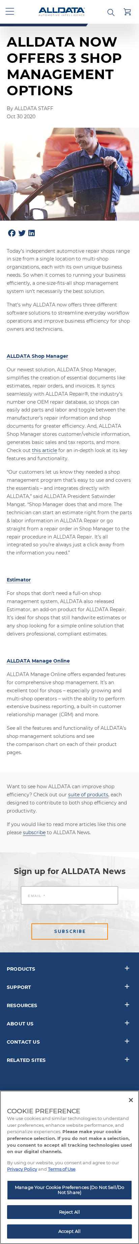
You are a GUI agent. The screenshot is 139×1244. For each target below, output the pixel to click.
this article (44, 450)
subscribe (34, 832)
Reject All (69, 1212)
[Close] (130, 1100)
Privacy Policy (22, 1169)
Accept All (69, 1231)
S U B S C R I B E (69, 931)
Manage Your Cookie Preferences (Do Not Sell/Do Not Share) (69, 1190)
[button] (10, 12)
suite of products (88, 795)
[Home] (61, 12)
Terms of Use (62, 1169)
